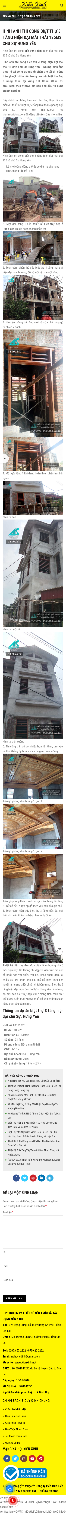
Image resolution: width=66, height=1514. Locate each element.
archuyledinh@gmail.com (25, 1356)
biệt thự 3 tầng (33, 50)
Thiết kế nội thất (48, 1490)
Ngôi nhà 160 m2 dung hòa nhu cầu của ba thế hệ (34, 1080)
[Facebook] (16, 1178)
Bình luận (8, 1212)
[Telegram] (50, 1178)
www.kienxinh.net (25, 1362)
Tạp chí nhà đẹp (30, 16)
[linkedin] (41, 1178)
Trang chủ (9, 16)
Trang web (8, 1280)
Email (5, 1266)
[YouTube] (32, 1458)
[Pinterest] (33, 1178)
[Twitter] (24, 1178)
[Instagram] (23, 1458)
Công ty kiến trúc (46, 1486)
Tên (4, 1252)
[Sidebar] (4, 458)
